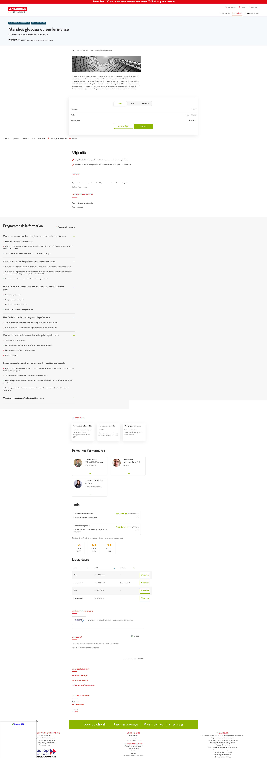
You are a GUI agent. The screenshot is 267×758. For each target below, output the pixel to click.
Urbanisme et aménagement (222, 750)
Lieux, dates (41, 138)
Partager (74, 138)
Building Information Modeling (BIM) (222, 743)
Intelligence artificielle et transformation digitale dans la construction (222, 735)
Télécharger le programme (58, 138)
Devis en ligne (123, 126)
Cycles (133, 751)
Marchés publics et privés (222, 755)
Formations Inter (133, 748)
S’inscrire (143, 126)
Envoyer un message (127, 725)
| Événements (224, 13)
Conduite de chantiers (222, 745)
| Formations (237, 13)
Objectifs (6, 138)
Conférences (133, 735)
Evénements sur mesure (133, 740)
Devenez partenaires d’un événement (44, 740)
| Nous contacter (251, 13)
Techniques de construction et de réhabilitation (222, 740)
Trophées (133, 738)
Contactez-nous (44, 745)
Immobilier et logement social (222, 752)
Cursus (133, 753)
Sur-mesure (145, 104)
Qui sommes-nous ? (44, 735)
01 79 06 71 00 (155, 725)
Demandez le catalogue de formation (44, 743)
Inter (120, 104)
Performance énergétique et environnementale (222, 747)
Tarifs (33, 138)
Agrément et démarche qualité (44, 738)
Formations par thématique (133, 746)
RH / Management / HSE (222, 757)
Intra (132, 104)
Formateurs (25, 138)
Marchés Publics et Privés (19, 23)
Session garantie (38, 23)
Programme (15, 138)
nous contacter (94, 648)
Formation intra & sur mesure (133, 756)
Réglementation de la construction (222, 738)
